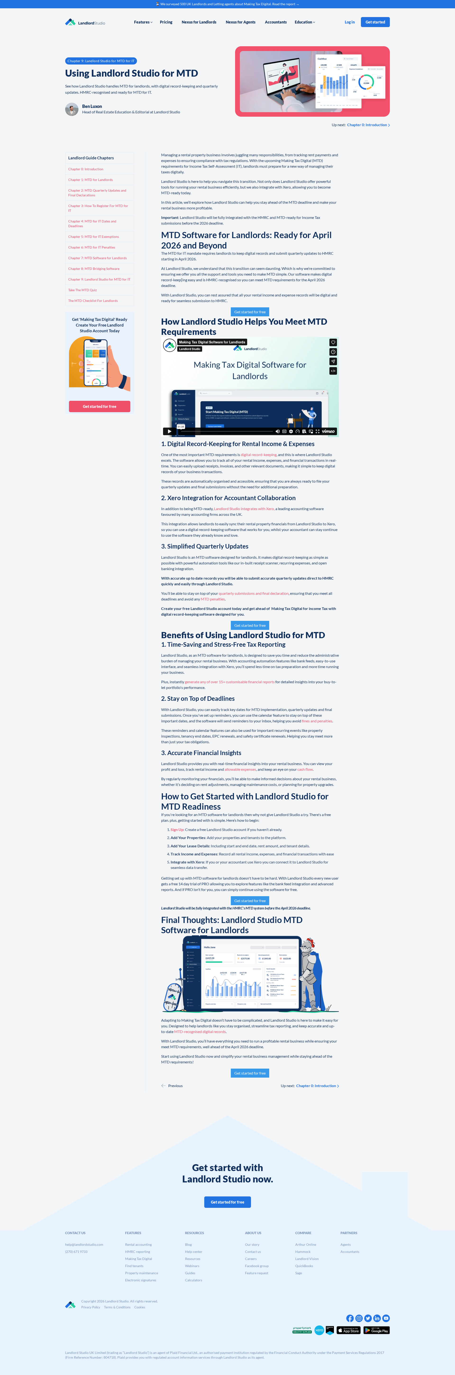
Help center (193, 1252)
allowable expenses (240, 769)
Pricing (166, 22)
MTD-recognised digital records (200, 1031)
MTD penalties (213, 599)
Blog (188, 1244)
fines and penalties (317, 721)
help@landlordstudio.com (84, 1244)
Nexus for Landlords (199, 22)
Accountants (276, 22)
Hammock (302, 1252)
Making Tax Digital (138, 1259)
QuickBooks (304, 1266)
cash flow (305, 769)
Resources (192, 1259)
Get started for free (99, 406)
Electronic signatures (140, 1280)
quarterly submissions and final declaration (254, 593)
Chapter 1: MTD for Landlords (90, 180)
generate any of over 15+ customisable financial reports (230, 681)
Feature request (256, 1273)
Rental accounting (138, 1244)
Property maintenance (141, 1273)
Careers (251, 1259)
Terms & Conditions (117, 1307)
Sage (298, 1273)
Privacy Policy (90, 1307)
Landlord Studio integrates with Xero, (244, 508)
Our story (252, 1244)
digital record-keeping (259, 454)
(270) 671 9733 (76, 1252)
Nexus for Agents (240, 22)
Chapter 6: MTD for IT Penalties (91, 247)
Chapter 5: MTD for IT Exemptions (93, 237)
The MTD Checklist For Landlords (93, 301)
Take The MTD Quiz (82, 290)
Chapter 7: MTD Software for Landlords (97, 258)
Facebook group (257, 1266)
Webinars (192, 1266)
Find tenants (134, 1266)
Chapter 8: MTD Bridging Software (93, 269)
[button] (143, 22)
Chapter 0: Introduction (367, 124)
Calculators (193, 1280)
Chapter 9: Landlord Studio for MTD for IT (99, 279)
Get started (375, 22)
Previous (175, 1085)
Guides (190, 1273)
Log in (350, 22)
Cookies (139, 1307)
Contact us (253, 1252)
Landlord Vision (307, 1259)
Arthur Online (305, 1244)
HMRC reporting (137, 1252)
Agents (346, 1244)
